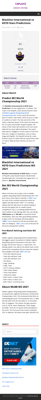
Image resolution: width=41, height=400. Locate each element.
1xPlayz (21, 27)
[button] (38, 13)
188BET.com (6, 221)
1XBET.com (32, 198)
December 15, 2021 (10, 27)
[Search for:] (20, 332)
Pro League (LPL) (8, 382)
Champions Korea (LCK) (10, 373)
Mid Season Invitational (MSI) (12, 369)
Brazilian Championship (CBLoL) (13, 377)
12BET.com (20, 224)
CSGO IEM (5, 386)
